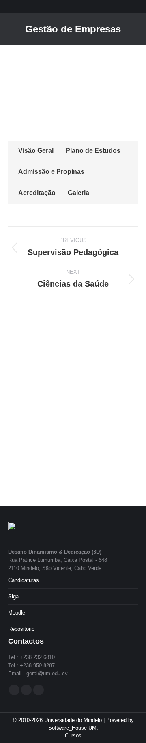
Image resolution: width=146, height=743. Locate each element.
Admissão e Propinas (51, 171)
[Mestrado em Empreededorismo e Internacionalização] (23, 373)
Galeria (78, 192)
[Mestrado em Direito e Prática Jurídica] (55, 373)
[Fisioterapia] (55, 404)
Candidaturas (23, 580)
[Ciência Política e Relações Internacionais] (86, 436)
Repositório (21, 629)
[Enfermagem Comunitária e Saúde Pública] (55, 342)
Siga (13, 596)
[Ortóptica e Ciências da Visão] (23, 436)
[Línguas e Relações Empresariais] (55, 467)
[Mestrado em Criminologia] (86, 373)
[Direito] (23, 467)
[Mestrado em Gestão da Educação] (86, 342)
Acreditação (37, 192)
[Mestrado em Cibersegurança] (117, 342)
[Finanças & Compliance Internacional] (23, 342)
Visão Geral (36, 150)
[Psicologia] (86, 467)
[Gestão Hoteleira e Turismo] (55, 436)
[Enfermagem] (117, 404)
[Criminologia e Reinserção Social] (117, 436)
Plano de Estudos (93, 150)
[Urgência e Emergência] (117, 373)
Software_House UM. (73, 728)
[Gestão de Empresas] (86, 404)
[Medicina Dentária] (23, 404)
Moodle (16, 613)
